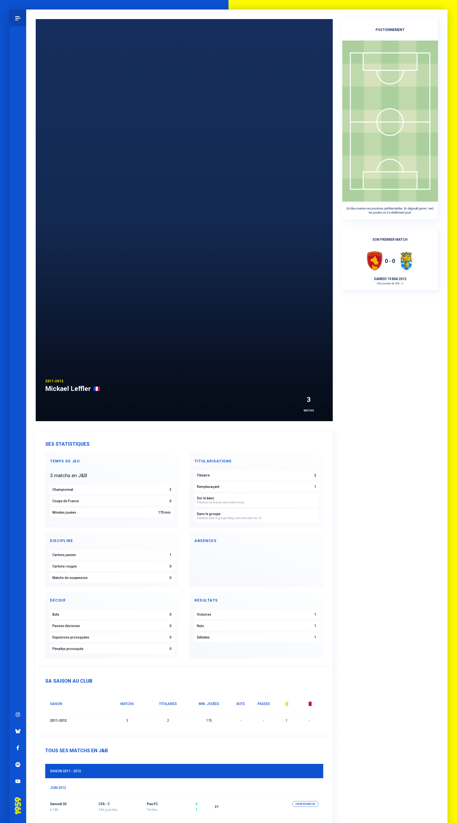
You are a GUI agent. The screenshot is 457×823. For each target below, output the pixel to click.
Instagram (18, 714)
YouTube (18, 781)
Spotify (18, 764)
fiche (305, 804)
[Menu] (18, 18)
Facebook (18, 748)
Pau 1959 (17, 799)
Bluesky (18, 731)
